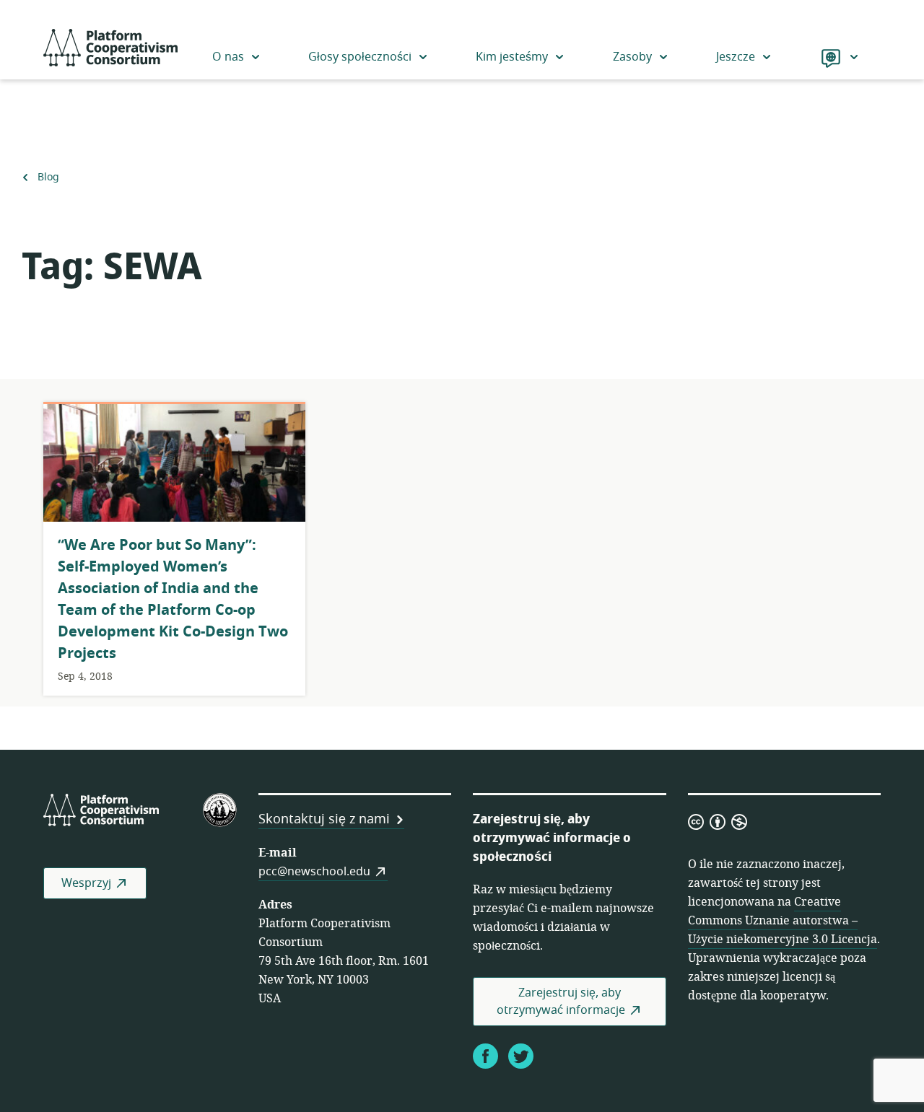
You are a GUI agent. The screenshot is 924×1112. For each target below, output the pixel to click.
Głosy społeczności (359, 57)
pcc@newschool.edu (314, 871)
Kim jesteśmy (512, 57)
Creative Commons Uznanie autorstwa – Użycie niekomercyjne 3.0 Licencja (782, 920)
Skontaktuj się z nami (324, 819)
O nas (228, 57)
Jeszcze (735, 57)
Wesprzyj (86, 883)
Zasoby (632, 57)
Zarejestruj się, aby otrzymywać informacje (561, 1001)
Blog (48, 177)
